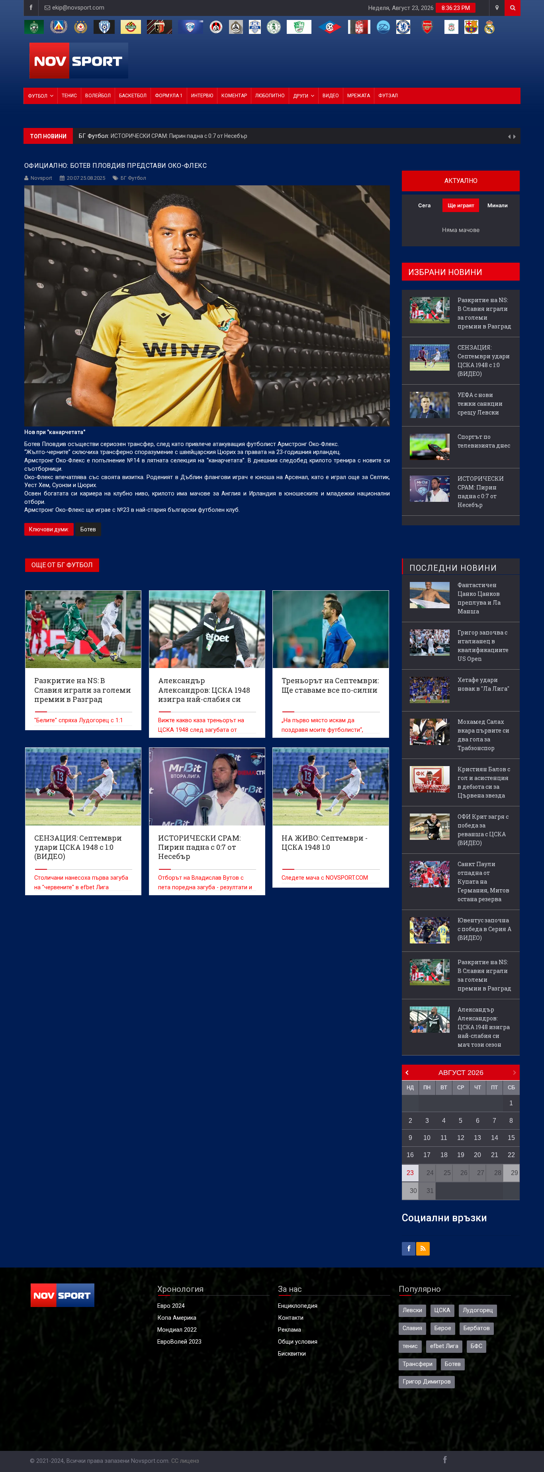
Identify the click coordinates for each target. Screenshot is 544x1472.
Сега (424, 205)
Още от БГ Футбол (62, 565)
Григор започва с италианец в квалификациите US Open (483, 645)
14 (494, 1137)
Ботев (88, 529)
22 (511, 1155)
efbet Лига (444, 1346)
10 (427, 1137)
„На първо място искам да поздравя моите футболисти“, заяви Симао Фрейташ (322, 730)
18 (444, 1155)
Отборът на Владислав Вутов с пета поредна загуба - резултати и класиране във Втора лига (205, 887)
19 (460, 1155)
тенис (410, 1346)
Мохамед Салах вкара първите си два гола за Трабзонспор (483, 735)
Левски (412, 1310)
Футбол (37, 96)
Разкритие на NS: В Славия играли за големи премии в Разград (484, 313)
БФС (476, 1346)
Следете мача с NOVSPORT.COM (325, 878)
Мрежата (358, 95)
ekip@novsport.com (78, 7)
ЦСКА (442, 1310)
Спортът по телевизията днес (484, 441)
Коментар (234, 95)
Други (300, 96)
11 (443, 1137)
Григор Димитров (427, 1381)
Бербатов (477, 1328)
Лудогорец (478, 1310)
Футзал (388, 95)
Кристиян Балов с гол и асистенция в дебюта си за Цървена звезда (484, 782)
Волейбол (98, 95)
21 (494, 1155)
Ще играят (461, 205)
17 (427, 1155)
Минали (497, 205)
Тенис (69, 95)
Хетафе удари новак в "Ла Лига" (483, 684)
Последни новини (453, 568)
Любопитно (270, 95)
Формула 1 (169, 95)
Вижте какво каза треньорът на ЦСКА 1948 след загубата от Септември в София (201, 730)
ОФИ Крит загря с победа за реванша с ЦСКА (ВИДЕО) (483, 830)
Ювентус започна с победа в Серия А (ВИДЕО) (484, 928)
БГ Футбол (133, 178)
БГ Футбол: (95, 136)
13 (477, 1137)
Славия (412, 1328)
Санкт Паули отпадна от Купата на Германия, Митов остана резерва (483, 881)
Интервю (202, 95)
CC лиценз (185, 1461)
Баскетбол (133, 95)
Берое (442, 1328)
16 (410, 1155)
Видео (331, 95)
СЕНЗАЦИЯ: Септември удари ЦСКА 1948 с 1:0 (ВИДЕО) (484, 360)
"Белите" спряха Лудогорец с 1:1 (78, 720)
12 (460, 1137)
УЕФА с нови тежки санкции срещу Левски (480, 403)
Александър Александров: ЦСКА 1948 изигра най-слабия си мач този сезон (484, 1027)
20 (477, 1155)
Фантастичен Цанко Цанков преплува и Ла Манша (479, 598)
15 (511, 1137)
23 (410, 1172)
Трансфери (417, 1364)
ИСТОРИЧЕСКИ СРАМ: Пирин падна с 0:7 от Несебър (179, 136)
